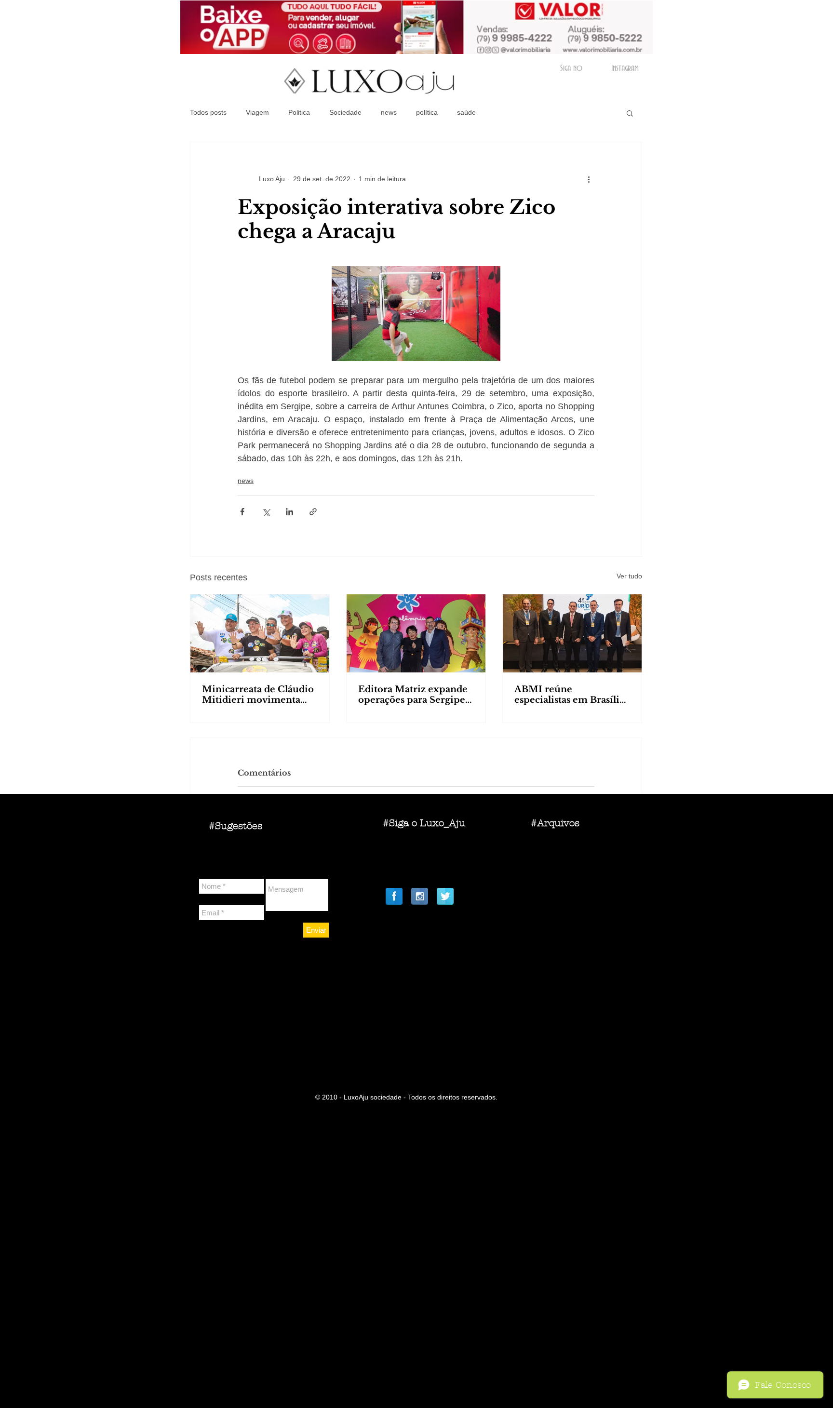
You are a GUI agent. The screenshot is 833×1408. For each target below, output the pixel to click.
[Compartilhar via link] (313, 511)
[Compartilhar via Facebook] (242, 511)
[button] (629, 113)
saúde (466, 112)
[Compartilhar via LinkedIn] (289, 511)
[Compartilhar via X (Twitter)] (265, 511)
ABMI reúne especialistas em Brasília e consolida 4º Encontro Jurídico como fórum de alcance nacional (570, 694)
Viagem (257, 112)
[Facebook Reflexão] (394, 896)
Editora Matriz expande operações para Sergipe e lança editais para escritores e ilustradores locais (415, 694)
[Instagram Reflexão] (419, 896)
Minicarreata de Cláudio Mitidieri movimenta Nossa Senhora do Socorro (258, 694)
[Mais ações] (588, 179)
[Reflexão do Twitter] (445, 896)
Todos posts (208, 112)
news (389, 112)
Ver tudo (629, 576)
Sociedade (345, 112)
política (427, 112)
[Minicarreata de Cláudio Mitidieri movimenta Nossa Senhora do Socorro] (259, 633)
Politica (299, 112)
